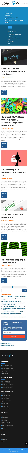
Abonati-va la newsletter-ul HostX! (13, 323)
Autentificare (4, 439)
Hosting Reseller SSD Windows (8, 370)
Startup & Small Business (14, 38)
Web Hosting (11, 33)
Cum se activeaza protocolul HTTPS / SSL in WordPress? (13, 71)
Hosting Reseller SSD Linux (7, 368)
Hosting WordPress (6, 395)
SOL (3, 430)
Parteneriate (4, 420)
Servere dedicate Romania (7, 387)
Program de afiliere (6, 422)
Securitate (10, 36)
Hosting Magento (5, 398)
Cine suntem (4, 416)
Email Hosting (5, 373)
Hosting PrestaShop (6, 397)
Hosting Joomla (5, 403)
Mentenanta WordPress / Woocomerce (14, 20)
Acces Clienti (25, 3)
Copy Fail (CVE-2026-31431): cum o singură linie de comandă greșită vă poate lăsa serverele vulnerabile (13, 313)
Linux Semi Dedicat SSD (6, 381)
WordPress (11, 41)
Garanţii (3, 419)
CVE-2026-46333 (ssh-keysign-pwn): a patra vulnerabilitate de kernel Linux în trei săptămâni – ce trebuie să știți (13, 303)
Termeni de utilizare (6, 423)
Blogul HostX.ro (12, 31)
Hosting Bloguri (5, 401)
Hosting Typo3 (5, 404)
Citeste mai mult (4, 92)
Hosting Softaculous (6, 408)
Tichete (3, 441)
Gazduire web (8, 13)
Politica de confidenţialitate (7, 425)
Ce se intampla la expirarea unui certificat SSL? (13, 172)
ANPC (3, 428)
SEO (9, 39)
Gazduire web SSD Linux (7, 365)
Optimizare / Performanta (14, 34)
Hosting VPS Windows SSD (7, 386)
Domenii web (8, 15)
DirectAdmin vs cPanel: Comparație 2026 (11, 317)
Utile (9, 43)
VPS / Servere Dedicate (10, 18)
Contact (7, 22)
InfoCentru (4, 438)
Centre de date (5, 417)
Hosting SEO (4, 371)
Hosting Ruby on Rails (6, 400)
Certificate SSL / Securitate (11, 17)
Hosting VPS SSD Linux (6, 382)
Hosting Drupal (5, 406)
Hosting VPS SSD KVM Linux (7, 384)
